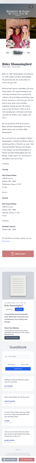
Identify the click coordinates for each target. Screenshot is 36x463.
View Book (9, 309)
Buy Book (19, 309)
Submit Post (18, 369)
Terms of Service (23, 455)
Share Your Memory (12, 338)
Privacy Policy (12, 455)
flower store (6, 241)
